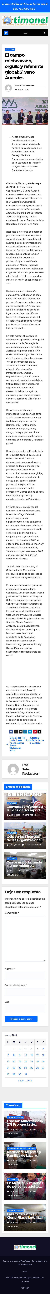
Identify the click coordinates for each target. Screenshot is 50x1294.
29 (14, 1074)
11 (32, 1055)
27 (43, 1068)
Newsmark (42, 1261)
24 (25, 1068)
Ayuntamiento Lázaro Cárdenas (21, 1148)
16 (20, 1061)
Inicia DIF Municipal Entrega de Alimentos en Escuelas (25, 1279)
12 (37, 1055)
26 (37, 1068)
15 (14, 1061)
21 (8, 1068)
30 (19, 1074)
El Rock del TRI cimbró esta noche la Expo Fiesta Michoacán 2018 (17, 744)
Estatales (10, 49)
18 (31, 1061)
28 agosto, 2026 (19, 1160)
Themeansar (26, 1264)
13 (43, 1055)
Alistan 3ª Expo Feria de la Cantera (33, 740)
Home (25, 1271)
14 (8, 1061)
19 (37, 1061)
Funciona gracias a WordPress (17, 1261)
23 (19, 1068)
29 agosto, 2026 (19, 1129)
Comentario (12, 912)
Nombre (10, 968)
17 (26, 1061)
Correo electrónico (16, 985)
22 (14, 1068)
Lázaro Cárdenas (15, 1117)
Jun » (29, 1080)
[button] (44, 32)
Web (7, 1001)
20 (43, 1061)
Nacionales (13, 1179)
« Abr (21, 1080)
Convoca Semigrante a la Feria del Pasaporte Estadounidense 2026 (25, 810)
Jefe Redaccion (26, 85)
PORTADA (25, 1288)
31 (26, 1074)
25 (31, 1068)
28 (8, 1074)
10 (26, 1055)
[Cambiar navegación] (25, 33)
